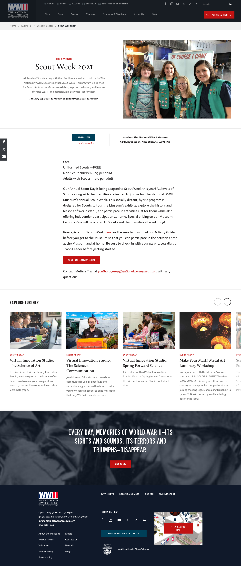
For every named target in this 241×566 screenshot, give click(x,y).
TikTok (189, 3)
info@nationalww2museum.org (57, 521)
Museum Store (167, 494)
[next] (227, 301)
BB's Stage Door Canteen (115, 3)
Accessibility (45, 557)
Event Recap (17, 354)
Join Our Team (46, 539)
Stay (60, 14)
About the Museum (49, 534)
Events (74, 14)
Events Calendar (45, 26)
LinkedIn (195, 3)
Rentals (69, 545)
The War (90, 14)
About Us (139, 14)
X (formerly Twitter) (183, 3)
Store (63, 3)
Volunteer (44, 545)
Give (154, 14)
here (108, 232)
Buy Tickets (107, 494)
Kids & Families (64, 59)
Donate (149, 494)
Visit (47, 14)
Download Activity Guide (81, 260)
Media (68, 534)
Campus (76, 3)
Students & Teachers (114, 14)
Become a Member (129, 494)
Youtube (177, 3)
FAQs (68, 551)
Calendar (91, 3)
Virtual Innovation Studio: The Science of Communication (88, 365)
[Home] (18, 11)
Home (13, 26)
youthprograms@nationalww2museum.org (127, 271)
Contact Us (71, 539)
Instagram (171, 3)
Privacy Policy (46, 551)
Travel (51, 3)
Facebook (165, 3)
